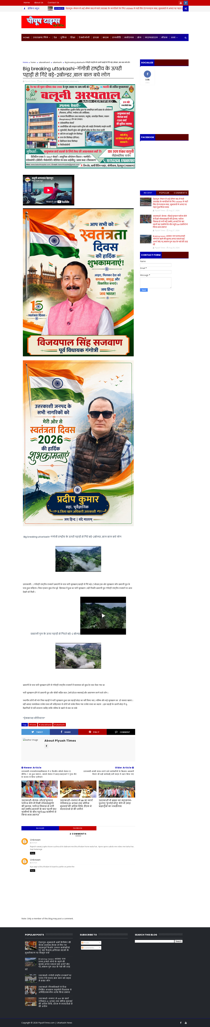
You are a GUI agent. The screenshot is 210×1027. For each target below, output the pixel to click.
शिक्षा (72, 37)
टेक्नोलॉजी (84, 37)
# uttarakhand (45, 724)
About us (38, 2)
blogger (40, 828)
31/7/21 (34, 843)
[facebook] (186, 3)
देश (55, 37)
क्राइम (106, 37)
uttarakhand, (63, 81)
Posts (86, 942)
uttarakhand (44, 62)
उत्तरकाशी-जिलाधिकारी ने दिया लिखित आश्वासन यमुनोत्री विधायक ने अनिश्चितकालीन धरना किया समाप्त (55, 990)
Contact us (53, 2)
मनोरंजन (129, 37)
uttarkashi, (74, 81)
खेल (139, 37)
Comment (125, 732)
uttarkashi (57, 62)
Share (67, 732)
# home (33, 724)
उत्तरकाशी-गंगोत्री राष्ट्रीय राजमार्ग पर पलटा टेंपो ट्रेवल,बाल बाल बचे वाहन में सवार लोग (55, 978)
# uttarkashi (59, 724)
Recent (148, 192)
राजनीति (116, 37)
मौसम (164, 37)
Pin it (96, 732)
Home (27, 2)
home (171, 8)
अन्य (173, 37)
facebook (77, 828)
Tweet (39, 732)
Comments (180, 192)
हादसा (96, 37)
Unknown (35, 839)
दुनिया (63, 37)
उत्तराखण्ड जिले (40, 37)
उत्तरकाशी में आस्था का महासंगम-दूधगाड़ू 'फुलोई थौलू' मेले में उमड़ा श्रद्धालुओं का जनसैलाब (115, 803)
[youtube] (181, 3)
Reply (32, 853)
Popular (164, 192)
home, (55, 81)
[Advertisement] (136, 22)
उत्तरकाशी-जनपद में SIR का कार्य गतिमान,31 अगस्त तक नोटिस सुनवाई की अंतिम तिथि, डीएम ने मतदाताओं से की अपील (76, 805)
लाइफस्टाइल (151, 37)
